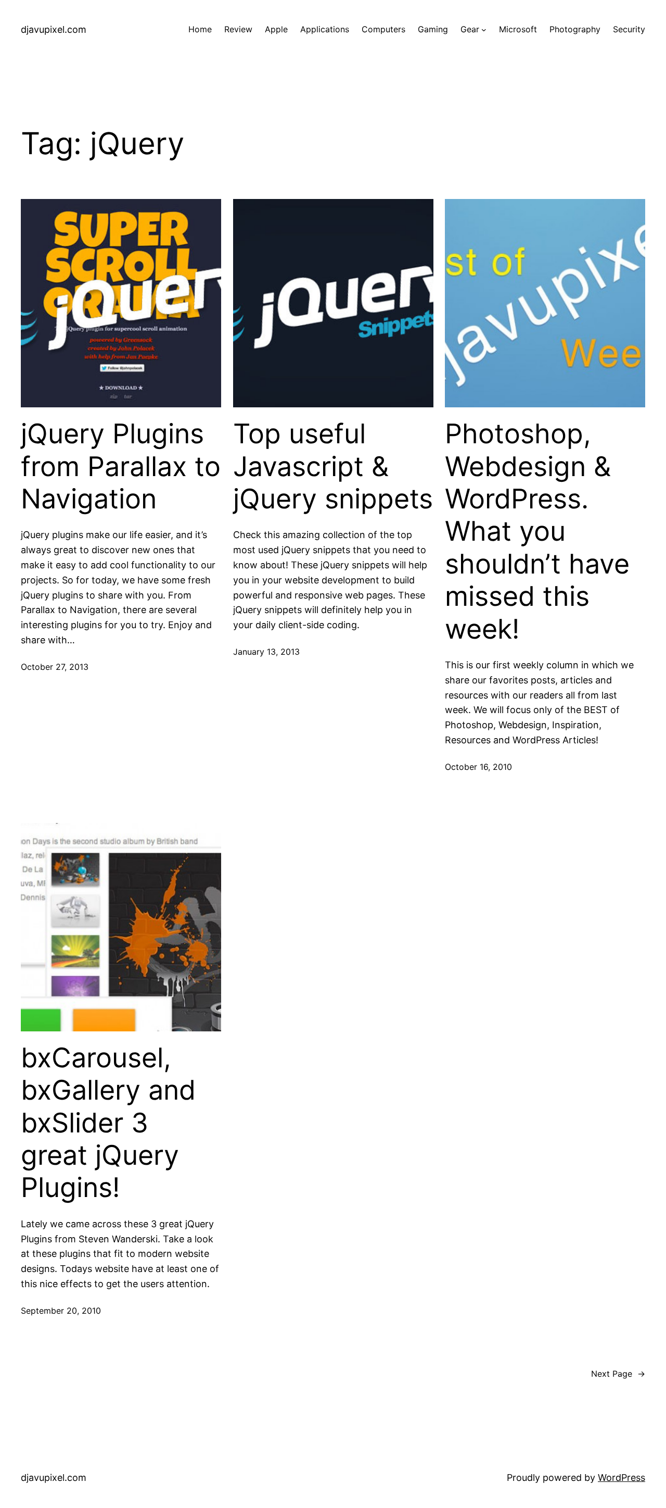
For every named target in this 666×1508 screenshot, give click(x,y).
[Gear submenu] (483, 29)
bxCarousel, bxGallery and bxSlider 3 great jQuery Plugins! (108, 1123)
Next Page (618, 1373)
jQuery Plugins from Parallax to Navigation (121, 466)
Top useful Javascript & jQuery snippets (333, 466)
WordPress (621, 1477)
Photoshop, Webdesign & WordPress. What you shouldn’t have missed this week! (537, 531)
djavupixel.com (53, 29)
